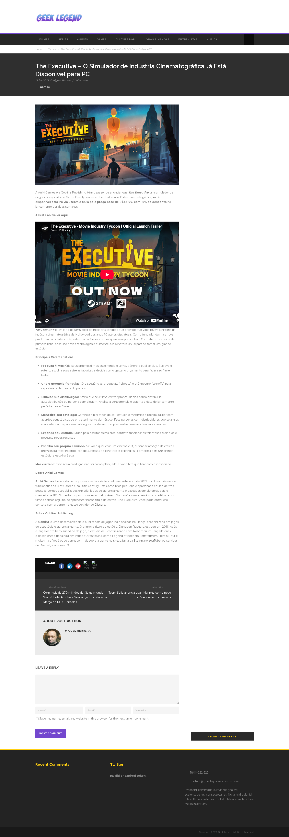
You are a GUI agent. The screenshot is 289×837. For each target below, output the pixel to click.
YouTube (155, 540)
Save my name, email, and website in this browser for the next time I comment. (94, 718)
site (115, 540)
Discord (100, 504)
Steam (138, 540)
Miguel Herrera (61, 80)
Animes (82, 39)
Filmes (44, 39)
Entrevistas (188, 39)
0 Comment (82, 80)
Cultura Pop (125, 39)
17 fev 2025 (42, 80)
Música (211, 39)
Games (102, 39)
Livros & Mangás (156, 39)
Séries (63, 39)
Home (38, 49)
